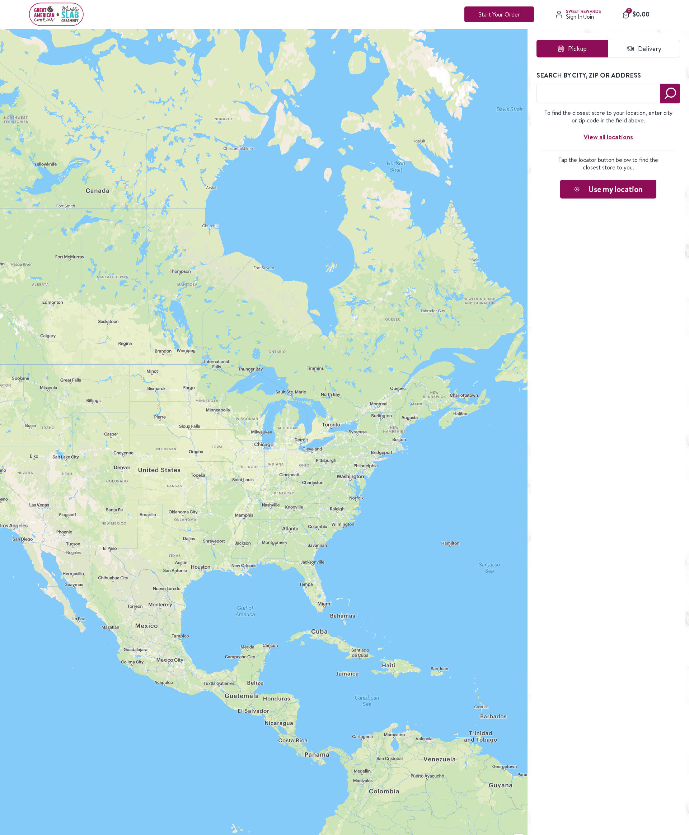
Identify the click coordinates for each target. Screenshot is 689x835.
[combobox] (598, 93)
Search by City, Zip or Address (588, 75)
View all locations (608, 136)
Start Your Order (499, 14)
